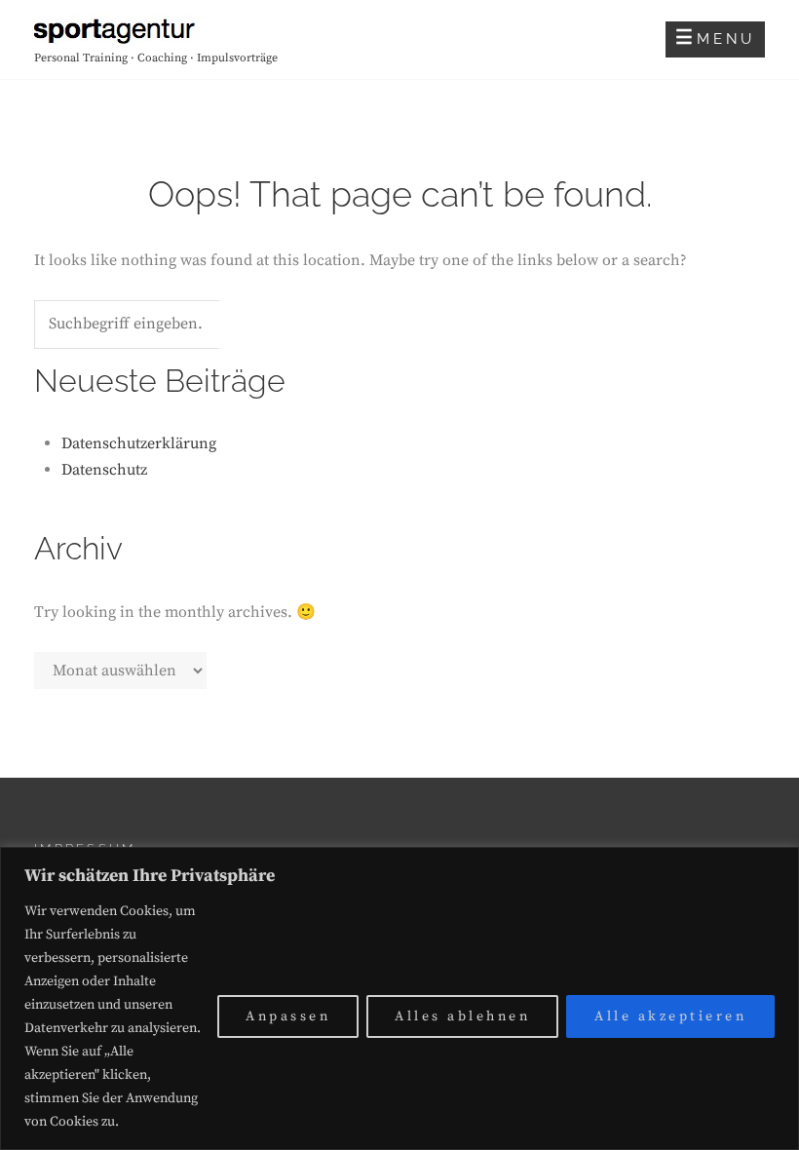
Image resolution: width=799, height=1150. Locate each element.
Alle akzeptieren (670, 1016)
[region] (399, 998)
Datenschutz (104, 469)
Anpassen (288, 1016)
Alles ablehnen (462, 1016)
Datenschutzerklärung (138, 443)
